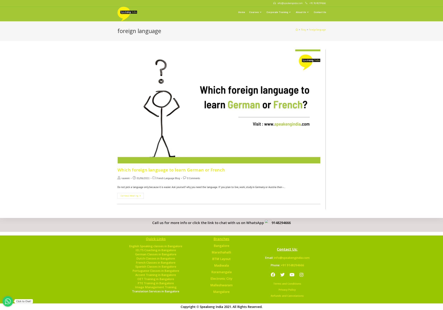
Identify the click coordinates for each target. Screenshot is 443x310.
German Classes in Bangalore (155, 254)
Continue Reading (132, 195)
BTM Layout (221, 259)
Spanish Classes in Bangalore (155, 266)
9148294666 (281, 222)
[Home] (297, 29)
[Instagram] (301, 274)
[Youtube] (292, 274)
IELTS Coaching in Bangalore (155, 250)
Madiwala (221, 265)
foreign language (317, 29)
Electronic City (221, 278)
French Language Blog (168, 178)
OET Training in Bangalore (155, 279)
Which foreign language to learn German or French (171, 170)
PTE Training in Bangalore (156, 283)
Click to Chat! (23, 301)
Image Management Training (156, 287)
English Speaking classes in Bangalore (155, 246)
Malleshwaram (221, 285)
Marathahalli (221, 252)
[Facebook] (273, 274)
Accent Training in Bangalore (155, 275)
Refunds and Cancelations (287, 295)
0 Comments (193, 178)
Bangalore (221, 246)
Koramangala (221, 272)
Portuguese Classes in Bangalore (155, 271)
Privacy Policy (287, 289)
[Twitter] (282, 274)
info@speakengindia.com (292, 258)
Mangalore (221, 292)
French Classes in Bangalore (155, 263)
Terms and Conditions (287, 283)
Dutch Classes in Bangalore (155, 258)
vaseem (125, 178)
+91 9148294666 (292, 265)
